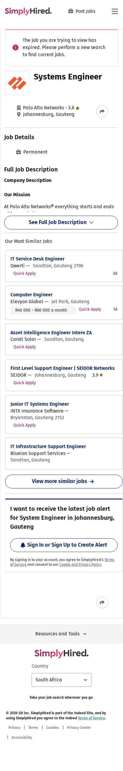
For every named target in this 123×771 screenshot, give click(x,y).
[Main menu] (114, 11)
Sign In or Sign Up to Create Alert (67, 545)
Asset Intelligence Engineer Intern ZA (51, 332)
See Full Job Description (58, 222)
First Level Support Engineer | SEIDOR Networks (62, 368)
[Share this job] (102, 111)
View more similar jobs (59, 481)
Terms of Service (91, 718)
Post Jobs (85, 11)
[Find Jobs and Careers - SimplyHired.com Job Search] (28, 11)
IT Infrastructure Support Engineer (48, 446)
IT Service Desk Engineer (37, 259)
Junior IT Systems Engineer (39, 404)
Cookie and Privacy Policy (80, 564)
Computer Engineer (31, 295)
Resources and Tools (57, 634)
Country (40, 666)
